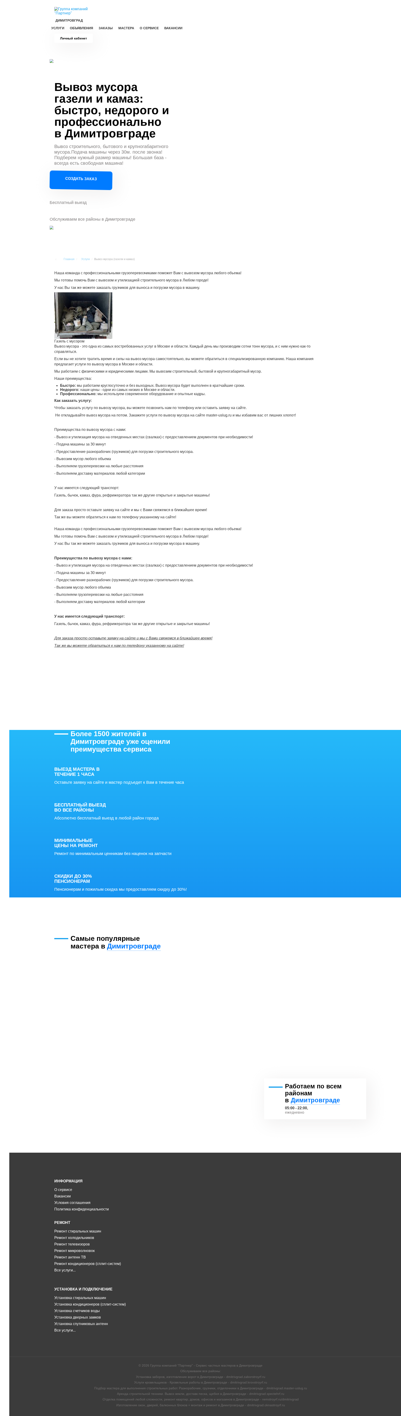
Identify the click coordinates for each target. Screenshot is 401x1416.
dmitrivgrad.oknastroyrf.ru (266, 1405)
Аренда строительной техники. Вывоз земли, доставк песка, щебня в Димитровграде (181, 1394)
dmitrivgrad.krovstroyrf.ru (248, 1382)
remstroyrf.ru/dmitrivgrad (280, 1399)
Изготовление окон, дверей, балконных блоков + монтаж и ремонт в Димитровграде (180, 1405)
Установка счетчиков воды (77, 1311)
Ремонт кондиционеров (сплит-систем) (87, 1264)
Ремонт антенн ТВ (70, 1257)
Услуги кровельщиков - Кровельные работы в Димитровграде (180, 1382)
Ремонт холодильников (74, 1238)
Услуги (57, 28)
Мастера (126, 28)
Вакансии (173, 28)
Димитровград (69, 20)
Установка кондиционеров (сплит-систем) (90, 1304)
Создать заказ (81, 179)
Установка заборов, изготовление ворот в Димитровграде (179, 1377)
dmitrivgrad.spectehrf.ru (266, 1394)
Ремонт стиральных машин (77, 1231)
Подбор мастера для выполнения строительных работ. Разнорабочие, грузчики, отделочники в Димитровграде (178, 1388)
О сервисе (149, 28)
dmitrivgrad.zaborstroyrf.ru (245, 1377)
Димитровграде (134, 946)
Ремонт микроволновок (74, 1251)
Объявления (81, 28)
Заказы (106, 28)
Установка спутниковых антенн (81, 1324)
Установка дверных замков (77, 1317)
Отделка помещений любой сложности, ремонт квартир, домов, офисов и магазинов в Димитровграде (181, 1399)
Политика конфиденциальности (81, 1209)
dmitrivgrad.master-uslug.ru (286, 1388)
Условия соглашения (72, 1203)
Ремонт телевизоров (72, 1244)
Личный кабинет (73, 38)
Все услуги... (65, 1270)
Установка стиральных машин (80, 1298)
